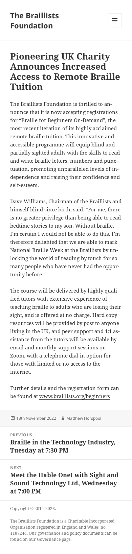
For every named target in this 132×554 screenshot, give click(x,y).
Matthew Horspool (83, 418)
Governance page (53, 539)
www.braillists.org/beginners (74, 396)
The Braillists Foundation (34, 20)
